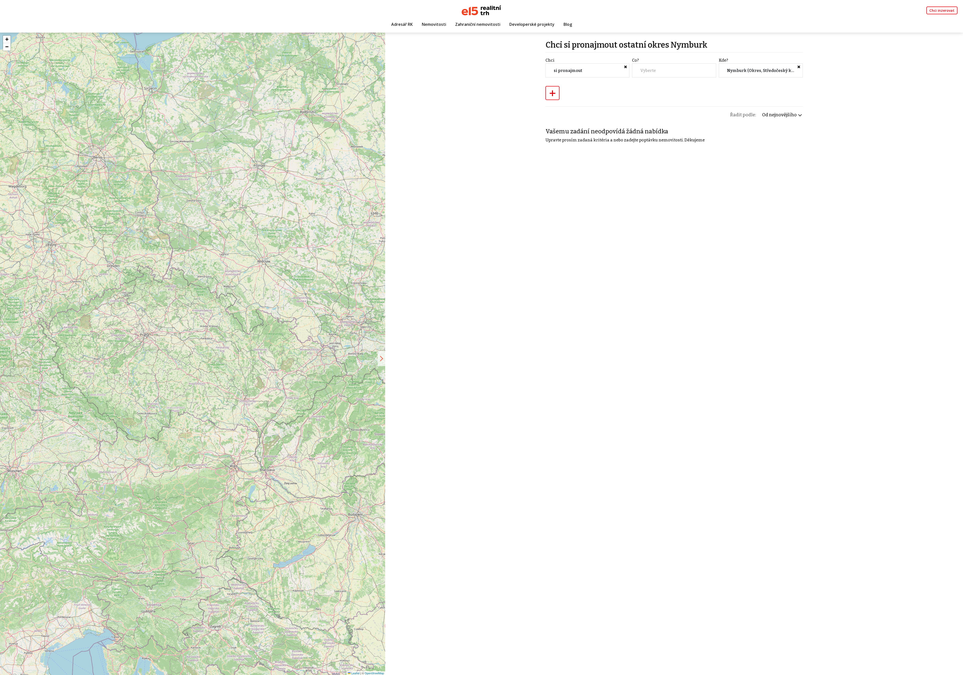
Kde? (723, 60)
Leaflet (355, 673)
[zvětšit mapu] (381, 358)
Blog (568, 24)
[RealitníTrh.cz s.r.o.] (481, 10)
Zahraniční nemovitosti (477, 24)
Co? (635, 60)
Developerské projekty (531, 24)
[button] (7, 39)
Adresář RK (402, 24)
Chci (549, 60)
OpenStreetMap (374, 673)
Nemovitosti (434, 24)
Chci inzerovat (941, 10)
